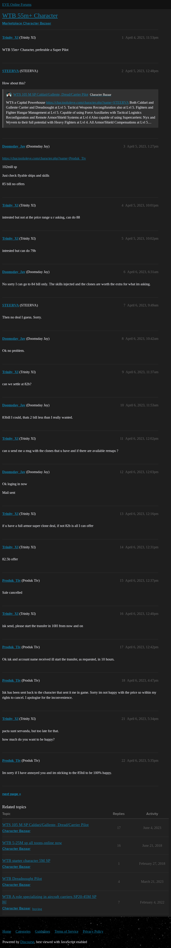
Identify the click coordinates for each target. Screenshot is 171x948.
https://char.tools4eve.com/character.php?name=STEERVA (87, 102)
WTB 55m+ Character (30, 15)
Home (6, 931)
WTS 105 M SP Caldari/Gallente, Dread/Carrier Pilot (50, 94)
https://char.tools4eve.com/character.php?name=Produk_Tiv (44, 158)
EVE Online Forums (16, 4)
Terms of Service (66, 931)
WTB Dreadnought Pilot (22, 878)
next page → (11, 794)
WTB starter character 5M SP (26, 860)
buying (37, 909)
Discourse (27, 942)
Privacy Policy (93, 931)
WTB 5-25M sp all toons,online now (32, 843)
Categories (23, 931)
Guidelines (42, 931)
